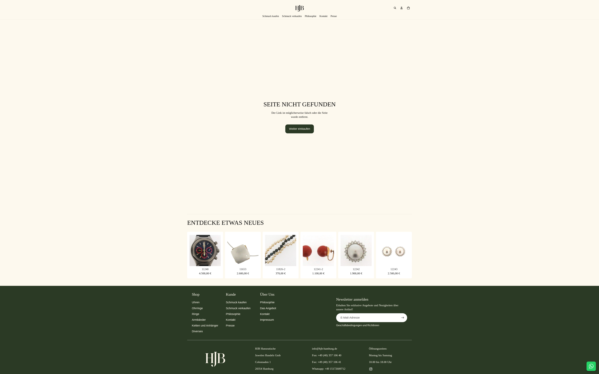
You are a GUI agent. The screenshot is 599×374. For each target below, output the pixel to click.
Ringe (195, 314)
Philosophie (233, 314)
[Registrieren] (402, 317)
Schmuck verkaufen (238, 308)
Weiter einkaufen (299, 128)
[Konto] (401, 8)
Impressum (267, 319)
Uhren (196, 302)
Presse (230, 325)
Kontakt (230, 319)
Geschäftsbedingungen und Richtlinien (357, 325)
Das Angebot (268, 308)
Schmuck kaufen (236, 302)
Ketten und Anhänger (205, 325)
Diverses (197, 331)
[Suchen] (395, 8)
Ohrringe (197, 308)
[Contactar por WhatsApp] (591, 366)
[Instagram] (371, 369)
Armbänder (199, 319)
